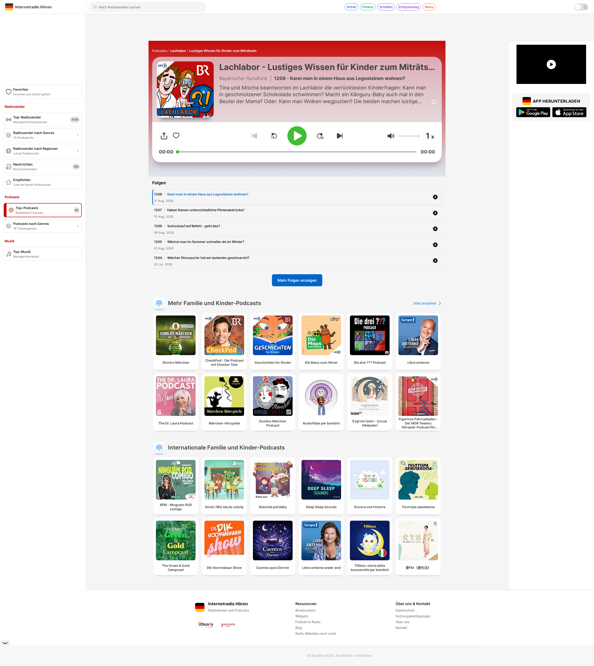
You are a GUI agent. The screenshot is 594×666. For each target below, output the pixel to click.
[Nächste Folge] (339, 136)
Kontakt (401, 628)
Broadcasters (305, 610)
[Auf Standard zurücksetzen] (274, 136)
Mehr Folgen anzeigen (297, 280)
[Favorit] (176, 136)
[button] (390, 136)
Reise (429, 7)
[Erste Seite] (320, 136)
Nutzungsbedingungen (413, 616)
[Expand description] (434, 102)
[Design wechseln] (581, 6)
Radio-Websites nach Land (315, 633)
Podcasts (159, 51)
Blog (298, 628)
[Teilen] (164, 136)
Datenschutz (405, 610)
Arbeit (351, 7)
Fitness (367, 7)
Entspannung (409, 7)
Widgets (301, 616)
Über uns (402, 622)
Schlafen (386, 7)
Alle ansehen (424, 303)
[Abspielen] (297, 136)
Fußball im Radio (307, 622)
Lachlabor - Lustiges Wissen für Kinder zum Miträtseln (213, 51)
